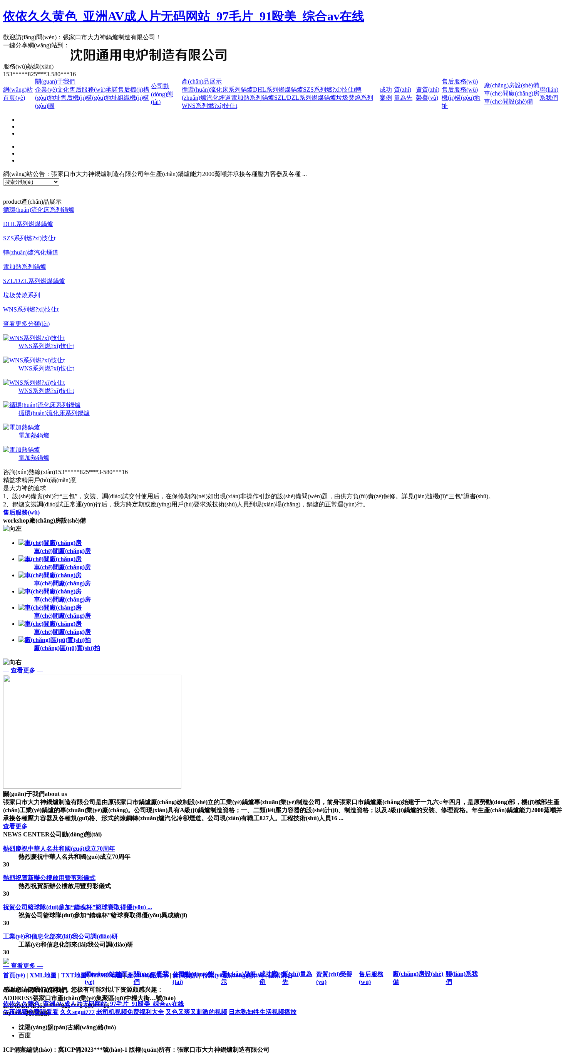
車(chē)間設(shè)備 (508, 101)
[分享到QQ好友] (116, 45)
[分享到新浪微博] (95, 45)
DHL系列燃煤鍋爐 (278, 89)
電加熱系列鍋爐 (252, 97)
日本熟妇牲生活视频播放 (262, 1012)
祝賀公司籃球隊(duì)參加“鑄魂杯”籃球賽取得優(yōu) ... (77, 907)
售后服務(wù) (460, 81)
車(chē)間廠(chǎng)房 (511, 93)
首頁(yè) (14, 975)
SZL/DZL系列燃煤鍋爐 (305, 97)
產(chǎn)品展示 (202, 81)
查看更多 (15, 826)
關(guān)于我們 (55, 81)
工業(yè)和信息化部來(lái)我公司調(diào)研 (60, 936)
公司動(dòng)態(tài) (162, 94)
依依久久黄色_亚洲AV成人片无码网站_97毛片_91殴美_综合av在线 (183, 16)
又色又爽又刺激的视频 (196, 1012)
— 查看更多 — (23, 670)
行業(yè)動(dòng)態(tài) (233, 975)
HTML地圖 (106, 975)
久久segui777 (77, 1012)
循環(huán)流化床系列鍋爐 (217, 89)
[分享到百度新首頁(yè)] (105, 45)
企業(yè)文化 (52, 89)
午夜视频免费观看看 (31, 1012)
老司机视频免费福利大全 (130, 1012)
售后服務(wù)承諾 (93, 89)
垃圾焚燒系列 (354, 97)
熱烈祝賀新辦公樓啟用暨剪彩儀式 (49, 878)
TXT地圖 (74, 975)
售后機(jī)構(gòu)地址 (88, 97)
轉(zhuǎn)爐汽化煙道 (31, 252)
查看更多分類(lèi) (26, 323)
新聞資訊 (185, 975)
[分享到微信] (84, 45)
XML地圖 (43, 975)
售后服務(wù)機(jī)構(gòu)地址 (461, 97)
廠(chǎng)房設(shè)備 (511, 85)
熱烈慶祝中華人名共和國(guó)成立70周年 (59, 848)
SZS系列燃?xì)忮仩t (329, 89)
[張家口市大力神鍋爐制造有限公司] (148, 59)
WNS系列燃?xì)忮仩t (209, 105)
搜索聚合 (280, 975)
